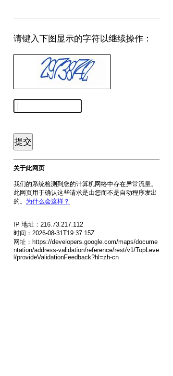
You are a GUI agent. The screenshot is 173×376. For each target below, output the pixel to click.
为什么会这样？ (48, 201)
